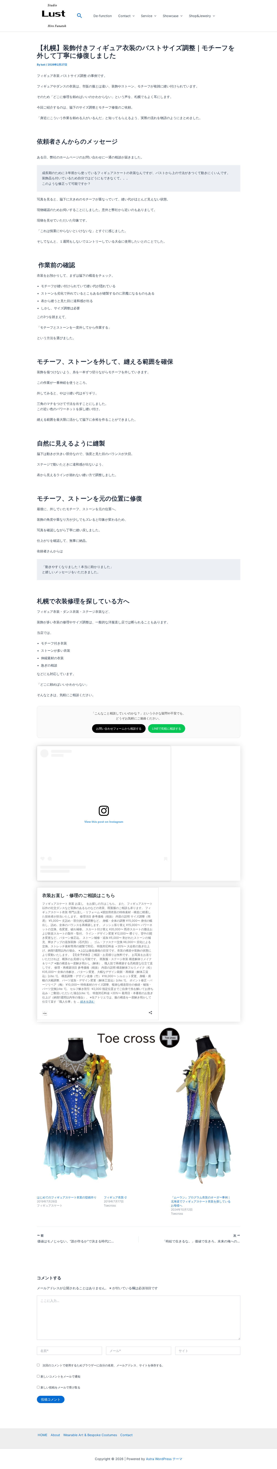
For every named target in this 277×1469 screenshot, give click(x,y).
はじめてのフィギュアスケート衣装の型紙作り (67, 1197)
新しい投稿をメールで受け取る (60, 1387)
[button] (79, 16)
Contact (124, 16)
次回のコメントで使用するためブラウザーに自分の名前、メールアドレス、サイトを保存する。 (104, 1365)
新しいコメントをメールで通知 (60, 1376)
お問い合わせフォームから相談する (119, 728)
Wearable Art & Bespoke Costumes (90, 1435)
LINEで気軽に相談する (166, 728)
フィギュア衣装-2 (115, 1197)
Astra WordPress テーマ (164, 1459)
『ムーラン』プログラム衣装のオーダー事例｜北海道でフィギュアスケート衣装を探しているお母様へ (201, 1201)
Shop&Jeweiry (200, 16)
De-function (102, 16)
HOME (42, 1435)
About (55, 1435)
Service (146, 16)
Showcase (170, 16)
